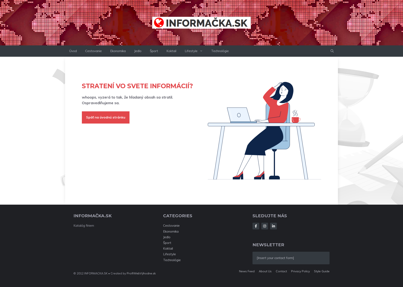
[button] (332, 51)
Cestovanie (93, 51)
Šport (154, 51)
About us (265, 271)
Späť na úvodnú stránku (105, 117)
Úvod (73, 51)
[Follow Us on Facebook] (256, 226)
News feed (247, 271)
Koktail (171, 51)
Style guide (322, 271)
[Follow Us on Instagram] (264, 226)
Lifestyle (191, 51)
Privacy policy (300, 271)
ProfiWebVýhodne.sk (141, 273)
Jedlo (137, 51)
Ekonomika (118, 51)
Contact (281, 271)
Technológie (220, 51)
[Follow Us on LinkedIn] (273, 226)
